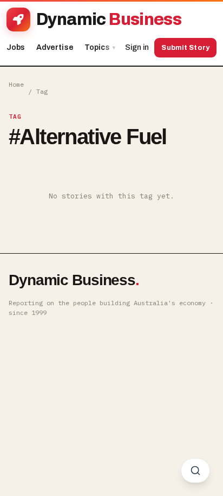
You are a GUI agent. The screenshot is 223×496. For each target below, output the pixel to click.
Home (16, 84)
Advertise (55, 47)
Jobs (15, 47)
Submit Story (185, 47)
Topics (99, 47)
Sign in (137, 47)
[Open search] (195, 470)
